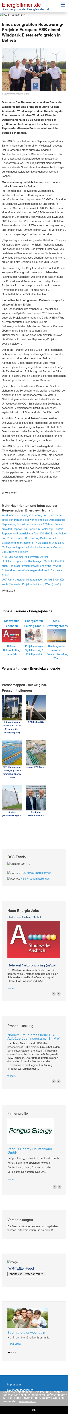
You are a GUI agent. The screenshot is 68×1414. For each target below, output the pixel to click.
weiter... (12, 988)
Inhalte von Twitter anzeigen (26, 1274)
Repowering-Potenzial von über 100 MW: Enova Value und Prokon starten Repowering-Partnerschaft (34, 535)
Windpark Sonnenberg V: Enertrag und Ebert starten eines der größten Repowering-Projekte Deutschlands (33, 517)
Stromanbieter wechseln (26, 1332)
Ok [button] (34, 1410)
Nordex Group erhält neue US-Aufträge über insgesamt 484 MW (33, 1036)
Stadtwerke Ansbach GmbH (24, 917)
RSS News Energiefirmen (35, 872)
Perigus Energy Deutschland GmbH (29, 1150)
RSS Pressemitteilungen (35, 878)
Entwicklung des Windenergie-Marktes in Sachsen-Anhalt (32, 572)
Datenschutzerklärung (20, 1390)
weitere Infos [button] (27, 1401)
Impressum (14, 1384)
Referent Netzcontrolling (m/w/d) (32, 964)
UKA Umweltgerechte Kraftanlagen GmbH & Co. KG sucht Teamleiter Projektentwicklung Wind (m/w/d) (33, 563)
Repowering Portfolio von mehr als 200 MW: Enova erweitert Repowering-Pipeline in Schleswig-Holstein (32, 526)
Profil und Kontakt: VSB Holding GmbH (25, 556)
